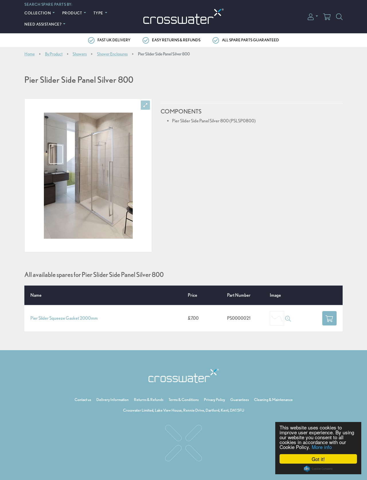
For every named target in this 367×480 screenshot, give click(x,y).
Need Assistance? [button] (43, 24)
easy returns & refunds (176, 40)
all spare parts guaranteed (250, 40)
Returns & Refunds (148, 399)
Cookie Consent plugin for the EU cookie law (318, 469)
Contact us (83, 399)
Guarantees (239, 399)
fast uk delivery (113, 40)
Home (29, 54)
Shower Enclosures (112, 54)
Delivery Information (112, 399)
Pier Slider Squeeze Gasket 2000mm (64, 318)
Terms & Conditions (184, 399)
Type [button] (98, 12)
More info (322, 446)
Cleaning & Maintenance (273, 399)
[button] (313, 16)
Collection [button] (38, 12)
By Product (54, 54)
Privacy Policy (214, 399)
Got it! (318, 458)
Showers (80, 54)
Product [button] (72, 12)
